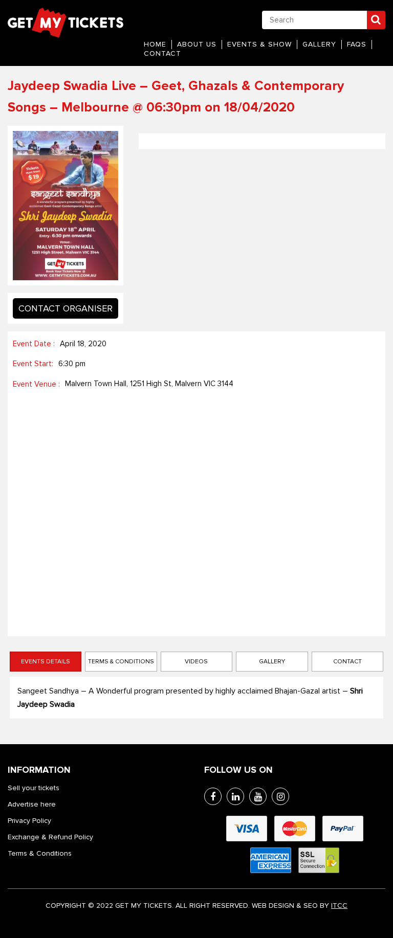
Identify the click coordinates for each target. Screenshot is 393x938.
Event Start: (33, 363)
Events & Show (259, 44)
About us (196, 44)
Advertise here (32, 804)
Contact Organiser (65, 308)
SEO (310, 905)
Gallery (319, 44)
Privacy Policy (29, 820)
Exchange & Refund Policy (50, 837)
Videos (196, 661)
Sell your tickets (33, 788)
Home (155, 44)
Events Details (45, 661)
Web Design (273, 905)
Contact (162, 53)
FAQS (356, 44)
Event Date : (34, 343)
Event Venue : (36, 384)
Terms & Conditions (121, 661)
